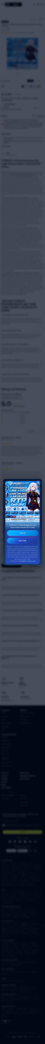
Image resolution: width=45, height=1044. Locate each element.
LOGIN (22, 533)
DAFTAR (22, 541)
